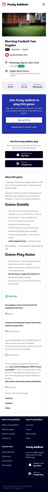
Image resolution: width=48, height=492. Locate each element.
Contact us (6, 438)
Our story (29, 425)
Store (28, 438)
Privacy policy (17, 488)
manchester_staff (20, 55)
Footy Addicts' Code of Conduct (17, 305)
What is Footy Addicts (10, 425)
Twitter (7, 408)
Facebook (8, 403)
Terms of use (7, 488)
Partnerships (6, 465)
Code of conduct (8, 434)
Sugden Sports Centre (19, 71)
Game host (6, 456)
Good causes (7, 461)
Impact (28, 429)
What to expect (8, 429)
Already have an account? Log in (24, 127)
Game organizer (8, 452)
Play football (31, 434)
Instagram (9, 398)
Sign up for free (24, 120)
